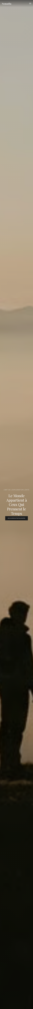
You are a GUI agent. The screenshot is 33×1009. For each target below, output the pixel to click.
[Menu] (30, 3)
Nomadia (6, 3)
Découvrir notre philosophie (16, 518)
